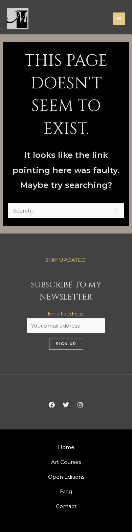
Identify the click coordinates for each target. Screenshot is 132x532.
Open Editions (66, 477)
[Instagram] (80, 405)
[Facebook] (52, 405)
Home (66, 447)
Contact (66, 506)
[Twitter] (66, 405)
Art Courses (66, 462)
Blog (66, 491)
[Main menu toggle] (119, 18)
